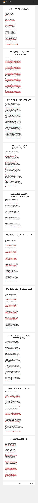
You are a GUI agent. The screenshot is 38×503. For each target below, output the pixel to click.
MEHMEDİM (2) (19, 439)
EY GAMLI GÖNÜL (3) (19, 100)
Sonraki (31, 483)
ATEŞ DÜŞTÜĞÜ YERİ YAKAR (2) (19, 337)
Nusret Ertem (10, 2)
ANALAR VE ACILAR (19, 388)
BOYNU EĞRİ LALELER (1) (19, 236)
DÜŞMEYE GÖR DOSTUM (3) (19, 147)
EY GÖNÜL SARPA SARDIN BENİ (19, 53)
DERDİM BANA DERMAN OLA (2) (19, 195)
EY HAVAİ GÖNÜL (19, 9)
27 (20, 483)
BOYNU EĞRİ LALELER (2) (19, 290)
